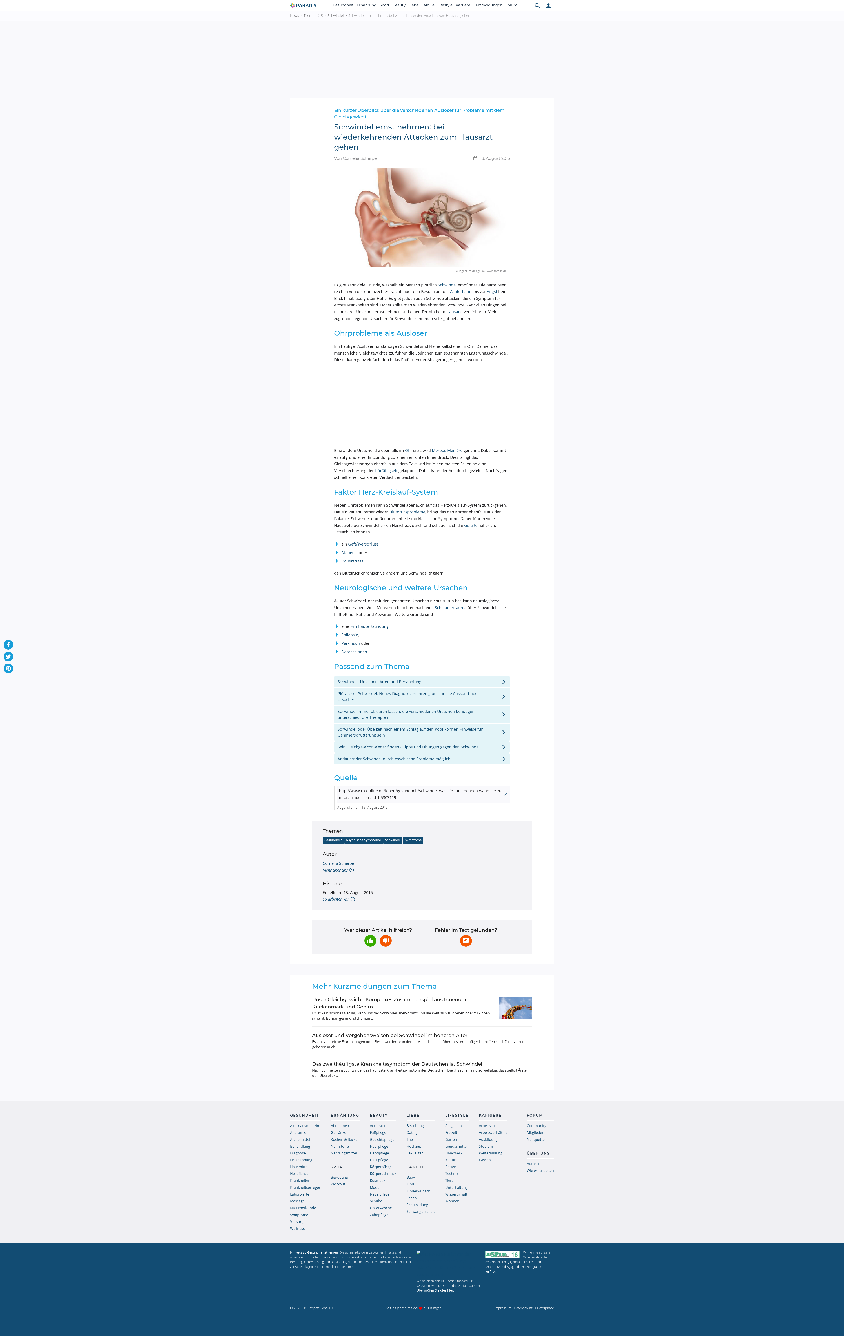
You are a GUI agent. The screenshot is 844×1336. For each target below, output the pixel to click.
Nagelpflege (379, 1194)
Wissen (485, 1160)
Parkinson (350, 643)
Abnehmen (340, 1125)
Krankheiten (300, 1180)
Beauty (399, 5)
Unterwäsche (381, 1207)
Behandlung (300, 1146)
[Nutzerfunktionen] (548, 5)
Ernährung (367, 5)
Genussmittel (456, 1146)
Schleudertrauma (451, 607)
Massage (297, 1201)
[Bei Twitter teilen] (8, 656)
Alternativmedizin (304, 1125)
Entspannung (301, 1160)
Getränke (338, 1132)
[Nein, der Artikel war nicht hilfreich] (386, 941)
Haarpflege (379, 1146)
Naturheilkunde (303, 1207)
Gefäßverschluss (363, 544)
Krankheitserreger (305, 1187)
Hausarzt (454, 311)
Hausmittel (299, 1166)
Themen (310, 15)
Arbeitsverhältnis (493, 1132)
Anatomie (298, 1132)
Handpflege (379, 1153)
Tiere (449, 1180)
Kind (410, 1184)
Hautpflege (379, 1160)
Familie (428, 5)
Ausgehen (453, 1125)
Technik (451, 1173)
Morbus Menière (447, 450)
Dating (412, 1132)
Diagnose (298, 1153)
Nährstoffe (340, 1146)
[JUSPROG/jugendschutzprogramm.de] (502, 1254)
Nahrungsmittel (344, 1153)
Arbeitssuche (490, 1125)
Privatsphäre (544, 1308)
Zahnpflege (379, 1214)
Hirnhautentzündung (369, 626)
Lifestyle (445, 5)
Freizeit (451, 1132)
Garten (451, 1139)
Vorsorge (298, 1221)
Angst (492, 291)
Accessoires (379, 1125)
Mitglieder (535, 1132)
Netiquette (536, 1139)
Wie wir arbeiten (540, 1170)
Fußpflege (378, 1132)
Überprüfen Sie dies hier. (435, 1290)
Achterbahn (460, 291)
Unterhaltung (456, 1187)
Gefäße (470, 525)
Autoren (533, 1163)
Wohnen (452, 1201)
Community (536, 1125)
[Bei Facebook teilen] (8, 645)
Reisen (450, 1166)
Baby (411, 1177)
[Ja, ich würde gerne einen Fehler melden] (466, 941)
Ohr (408, 450)
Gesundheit (343, 5)
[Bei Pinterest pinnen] (8, 668)
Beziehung (415, 1125)
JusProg (490, 1271)
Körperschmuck (383, 1173)
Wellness (297, 1228)
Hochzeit (414, 1146)
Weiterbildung (490, 1153)
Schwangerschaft (421, 1211)
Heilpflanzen (300, 1173)
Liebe (413, 5)
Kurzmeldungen (487, 5)
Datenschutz (523, 1308)
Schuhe (376, 1201)
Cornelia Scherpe (338, 863)
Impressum (503, 1308)
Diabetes (349, 552)
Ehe (410, 1139)
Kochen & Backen (345, 1139)
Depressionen (354, 651)
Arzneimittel (300, 1139)
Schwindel (335, 15)
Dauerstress (352, 561)
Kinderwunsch (418, 1191)
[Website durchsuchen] (537, 5)
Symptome (413, 840)
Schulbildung (417, 1204)
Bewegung (339, 1177)
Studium (486, 1146)
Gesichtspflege (382, 1139)
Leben (412, 1198)
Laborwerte (299, 1194)
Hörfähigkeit (386, 470)
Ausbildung (488, 1139)
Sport (384, 5)
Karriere (463, 5)
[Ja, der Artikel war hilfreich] (370, 941)
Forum (511, 5)
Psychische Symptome (363, 840)
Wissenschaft (456, 1194)
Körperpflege (381, 1166)
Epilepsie (349, 634)
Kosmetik (377, 1180)
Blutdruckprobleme (407, 512)
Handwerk (453, 1153)
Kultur (450, 1160)
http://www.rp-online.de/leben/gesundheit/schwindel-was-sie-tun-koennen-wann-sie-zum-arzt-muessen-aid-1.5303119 (420, 794)
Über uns (538, 1153)
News (294, 15)
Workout (338, 1184)
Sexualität (415, 1153)
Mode (374, 1187)
